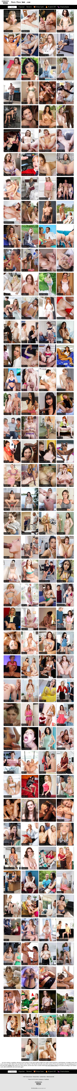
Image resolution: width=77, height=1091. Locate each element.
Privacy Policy (36, 1076)
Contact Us (41, 1079)
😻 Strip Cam (39, 7)
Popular (22, 7)
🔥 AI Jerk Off (50, 7)
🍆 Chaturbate (63, 7)
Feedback (46, 1079)
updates (10, 1065)
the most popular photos (51, 1065)
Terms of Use (29, 1076)
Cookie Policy (43, 1076)
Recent (29, 7)
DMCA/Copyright (50, 1076)
